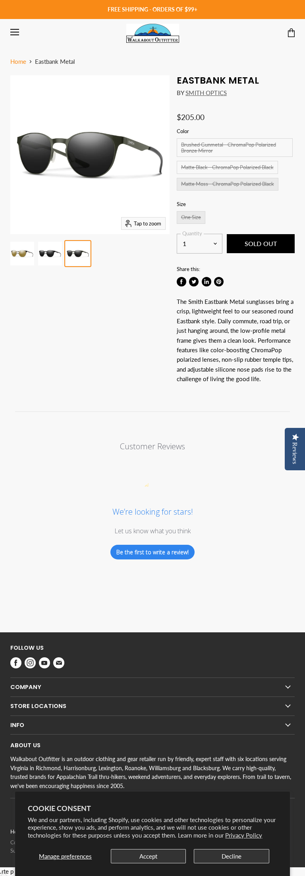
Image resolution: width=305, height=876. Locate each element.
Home (18, 61)
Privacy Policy (243, 835)
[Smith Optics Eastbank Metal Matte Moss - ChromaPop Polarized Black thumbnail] (78, 253)
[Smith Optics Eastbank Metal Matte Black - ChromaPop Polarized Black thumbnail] (50, 253)
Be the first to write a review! (152, 552)
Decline (231, 856)
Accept (148, 856)
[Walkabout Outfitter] (152, 33)
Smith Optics (206, 92)
